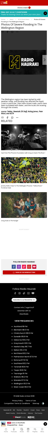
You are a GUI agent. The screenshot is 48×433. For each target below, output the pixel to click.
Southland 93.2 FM (21, 363)
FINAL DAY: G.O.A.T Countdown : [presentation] (24, 13)
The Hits (19, 410)
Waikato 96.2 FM (21, 377)
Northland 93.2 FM (21, 353)
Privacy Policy (17, 401)
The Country (38, 413)
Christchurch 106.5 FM (23, 333)
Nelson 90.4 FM (20, 350)
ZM (14, 410)
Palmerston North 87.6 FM (25, 356)
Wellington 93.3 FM (22, 383)
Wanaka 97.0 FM (21, 380)
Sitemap (36, 403)
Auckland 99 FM (20, 326)
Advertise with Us (24, 311)
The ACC (26, 410)
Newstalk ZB (7, 410)
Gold (43, 410)
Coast (32, 410)
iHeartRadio (24, 314)
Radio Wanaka (21, 413)
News (11, 19)
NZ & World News (23, 19)
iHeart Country (10, 413)
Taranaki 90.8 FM (21, 366)
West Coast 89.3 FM (22, 387)
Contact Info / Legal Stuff (24, 307)
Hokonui (30, 413)
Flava (38, 410)
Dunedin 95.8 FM (21, 336)
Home (3, 19)
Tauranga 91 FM (20, 373)
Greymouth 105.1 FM (22, 343)
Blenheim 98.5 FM (21, 330)
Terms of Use (30, 401)
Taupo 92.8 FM (20, 370)
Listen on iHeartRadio (24, 424)
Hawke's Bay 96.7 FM (23, 346)
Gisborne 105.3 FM (21, 340)
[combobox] (17, 32)
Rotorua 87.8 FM (21, 360)
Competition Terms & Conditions (17, 403)
